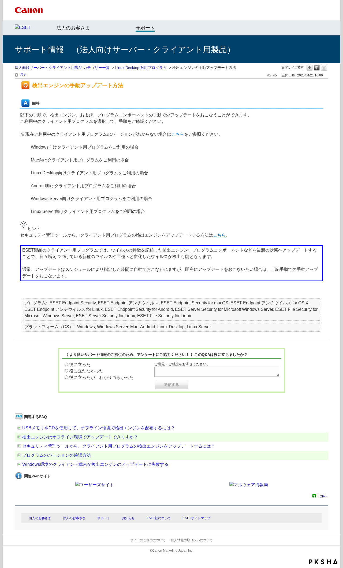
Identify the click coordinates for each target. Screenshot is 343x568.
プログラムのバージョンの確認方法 (56, 455)
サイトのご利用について (148, 540)
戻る (23, 75)
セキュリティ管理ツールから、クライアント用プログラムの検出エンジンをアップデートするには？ (118, 446)
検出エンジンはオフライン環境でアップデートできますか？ (80, 437)
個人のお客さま (40, 518)
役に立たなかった (86, 371)
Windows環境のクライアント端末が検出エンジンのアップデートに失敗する (95, 464)
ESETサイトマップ (196, 518)
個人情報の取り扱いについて (192, 540)
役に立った (80, 364)
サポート (103, 518)
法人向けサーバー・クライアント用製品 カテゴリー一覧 (62, 67)
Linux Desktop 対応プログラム (141, 67)
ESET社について (159, 518)
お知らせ (128, 518)
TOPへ (322, 496)
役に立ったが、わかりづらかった (101, 377)
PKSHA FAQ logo (323, 561)
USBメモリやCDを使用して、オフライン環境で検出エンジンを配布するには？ (98, 428)
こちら (177, 134)
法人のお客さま (73, 28)
